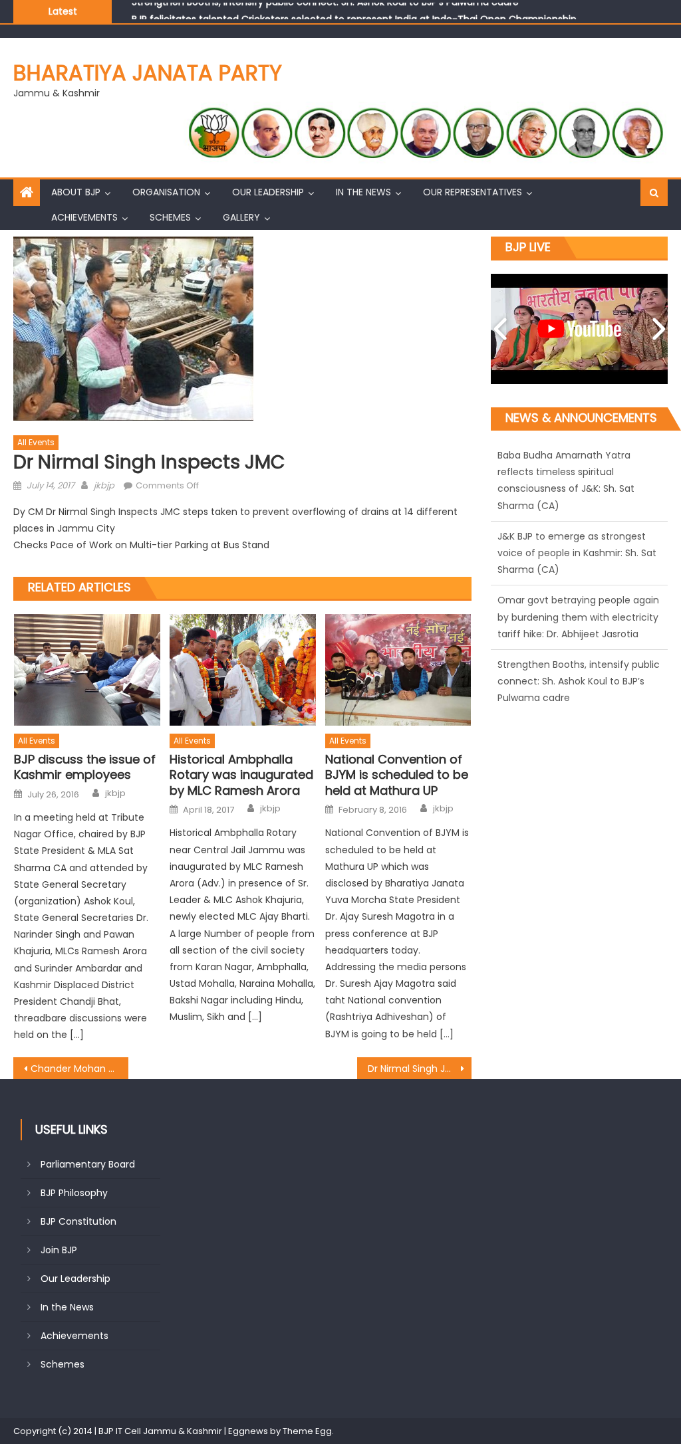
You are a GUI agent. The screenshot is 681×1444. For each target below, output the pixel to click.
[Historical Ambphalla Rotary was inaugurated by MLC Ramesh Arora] (243, 670)
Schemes (170, 217)
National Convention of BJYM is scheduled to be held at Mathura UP (396, 775)
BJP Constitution (78, 1221)
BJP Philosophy (74, 1192)
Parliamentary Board (88, 1164)
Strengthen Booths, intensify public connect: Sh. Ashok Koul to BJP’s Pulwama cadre (578, 603)
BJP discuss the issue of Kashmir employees (85, 767)
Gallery (241, 217)
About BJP (75, 192)
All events (36, 442)
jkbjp (104, 485)
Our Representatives (472, 192)
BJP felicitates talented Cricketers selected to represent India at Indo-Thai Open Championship (354, 10)
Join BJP (59, 1250)
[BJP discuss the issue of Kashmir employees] (87, 670)
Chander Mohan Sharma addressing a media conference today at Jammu (79, 1068)
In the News (363, 192)
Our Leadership (268, 192)
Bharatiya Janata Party (147, 73)
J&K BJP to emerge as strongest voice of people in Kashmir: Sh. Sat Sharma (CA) (576, 475)
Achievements (84, 217)
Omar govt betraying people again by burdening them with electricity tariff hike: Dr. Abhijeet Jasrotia (578, 539)
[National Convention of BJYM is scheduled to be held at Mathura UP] (398, 670)
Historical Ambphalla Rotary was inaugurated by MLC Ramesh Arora (241, 775)
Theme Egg (307, 1431)
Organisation (166, 192)
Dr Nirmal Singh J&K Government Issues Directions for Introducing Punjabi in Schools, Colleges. (420, 1068)
